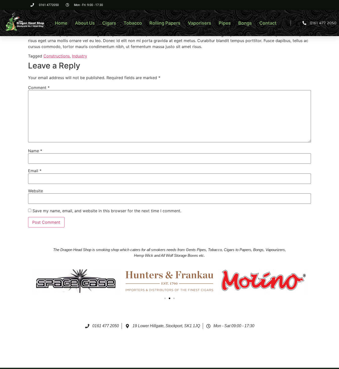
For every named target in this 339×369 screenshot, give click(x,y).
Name (35, 151)
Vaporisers (199, 23)
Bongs (245, 23)
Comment (39, 88)
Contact (267, 23)
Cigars (109, 23)
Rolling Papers (164, 23)
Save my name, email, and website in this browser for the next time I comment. (107, 211)
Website (35, 191)
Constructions (56, 55)
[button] (37, 282)
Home (61, 23)
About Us (85, 23)
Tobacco (133, 23)
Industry (79, 55)
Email (34, 171)
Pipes (225, 23)
